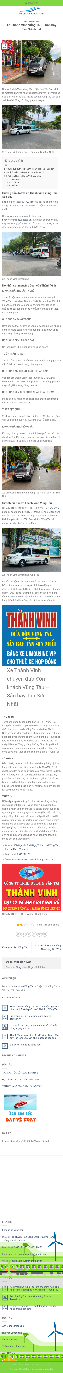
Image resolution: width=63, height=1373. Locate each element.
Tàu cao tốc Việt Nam (41, 1365)
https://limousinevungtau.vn (17, 219)
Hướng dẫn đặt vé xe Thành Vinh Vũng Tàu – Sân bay (30, 169)
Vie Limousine (9, 1339)
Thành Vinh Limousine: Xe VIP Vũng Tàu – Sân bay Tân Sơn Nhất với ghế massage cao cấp (34, 1036)
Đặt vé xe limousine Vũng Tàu (25, 1044)
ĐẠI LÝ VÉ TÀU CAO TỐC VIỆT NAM (20, 1079)
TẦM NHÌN (14, 179)
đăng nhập (21, 967)
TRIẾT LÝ (14, 186)
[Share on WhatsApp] (18, 934)
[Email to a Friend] (34, 934)
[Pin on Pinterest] (39, 934)
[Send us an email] (20, 1268)
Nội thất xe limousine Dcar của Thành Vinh (25, 172)
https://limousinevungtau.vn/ (27, 1260)
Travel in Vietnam (20, 1365)
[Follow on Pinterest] (26, 1268)
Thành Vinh (54, 508)
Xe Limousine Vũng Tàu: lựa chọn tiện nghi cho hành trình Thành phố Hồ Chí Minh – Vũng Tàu (34, 1008)
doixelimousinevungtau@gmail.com (27, 1254)
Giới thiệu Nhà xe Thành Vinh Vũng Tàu (23, 176)
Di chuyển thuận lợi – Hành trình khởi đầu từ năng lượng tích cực (33, 1027)
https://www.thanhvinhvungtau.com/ (34, 859)
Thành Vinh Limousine (14, 1346)
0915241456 (35, 1247)
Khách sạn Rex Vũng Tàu (15, 947)
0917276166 (28, 201)
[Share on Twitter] (28, 934)
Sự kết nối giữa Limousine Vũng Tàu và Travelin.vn (30, 1017)
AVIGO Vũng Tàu (10, 1353)
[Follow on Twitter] (15, 1268)
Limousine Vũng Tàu (13, 1230)
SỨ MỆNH (14, 182)
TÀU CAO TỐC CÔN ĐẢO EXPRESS (20, 1072)
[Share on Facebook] (23, 934)
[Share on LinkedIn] (44, 934)
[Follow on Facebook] (4, 1268)
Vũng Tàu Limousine (31, 21)
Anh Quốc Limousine (13, 1326)
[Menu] (4, 10)
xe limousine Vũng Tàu (22, 986)
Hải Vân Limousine (12, 1332)
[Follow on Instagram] (10, 1268)
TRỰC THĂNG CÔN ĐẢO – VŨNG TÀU (21, 1086)
